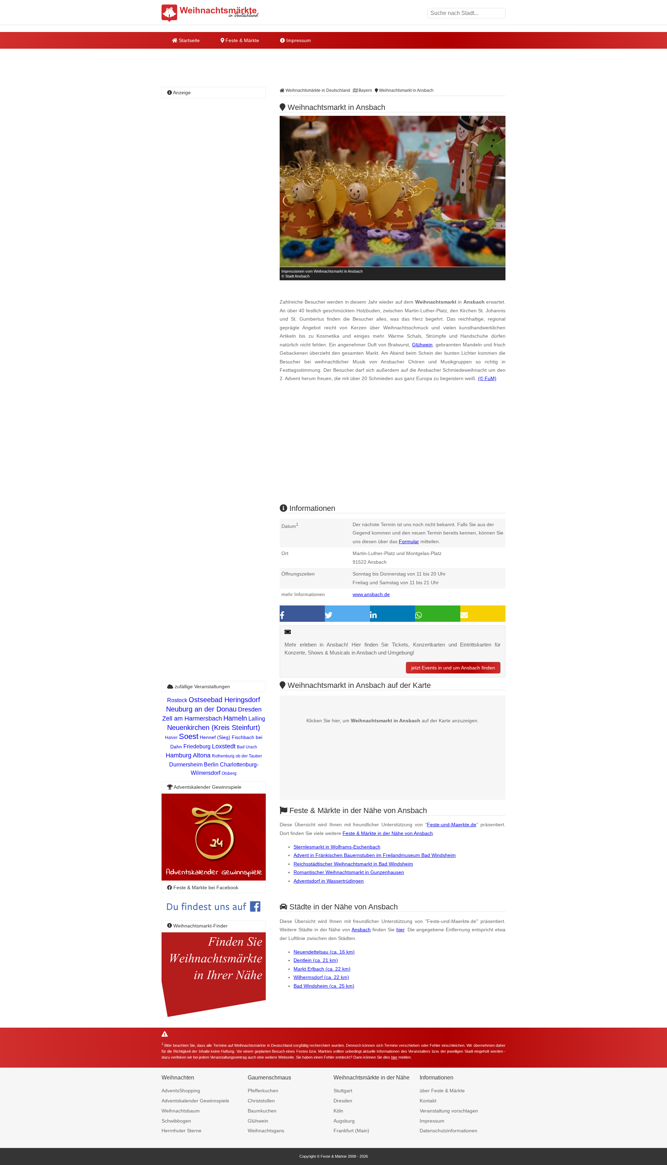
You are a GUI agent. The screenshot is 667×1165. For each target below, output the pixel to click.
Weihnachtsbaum (181, 1111)
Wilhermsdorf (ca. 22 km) (321, 977)
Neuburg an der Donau (201, 709)
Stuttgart (343, 1090)
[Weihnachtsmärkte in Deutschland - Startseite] (210, 13)
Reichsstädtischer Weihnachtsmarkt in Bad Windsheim (353, 864)
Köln (338, 1111)
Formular (409, 541)
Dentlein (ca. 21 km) (316, 960)
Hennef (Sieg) (215, 737)
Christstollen (261, 1100)
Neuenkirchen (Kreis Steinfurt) (213, 727)
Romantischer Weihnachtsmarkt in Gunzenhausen (349, 872)
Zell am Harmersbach (192, 718)
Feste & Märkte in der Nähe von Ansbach (388, 833)
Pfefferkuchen (263, 1090)
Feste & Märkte (241, 40)
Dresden (250, 709)
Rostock (177, 700)
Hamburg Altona (188, 755)
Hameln (235, 718)
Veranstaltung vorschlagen (449, 1111)
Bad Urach (247, 747)
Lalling (256, 719)
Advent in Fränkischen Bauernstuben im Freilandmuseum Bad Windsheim (375, 855)
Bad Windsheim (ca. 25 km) (324, 986)
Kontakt (428, 1100)
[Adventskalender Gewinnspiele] (214, 879)
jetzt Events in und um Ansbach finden (453, 667)
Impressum (298, 40)
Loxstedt (224, 746)
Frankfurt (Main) (351, 1130)
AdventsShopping (181, 1090)
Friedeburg (197, 746)
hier (400, 929)
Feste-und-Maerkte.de (451, 824)
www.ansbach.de (371, 594)
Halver (171, 737)
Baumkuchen (262, 1111)
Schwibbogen (176, 1121)
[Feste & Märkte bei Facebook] (214, 917)
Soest (188, 736)
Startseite (189, 40)
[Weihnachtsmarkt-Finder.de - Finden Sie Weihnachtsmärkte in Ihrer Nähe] (214, 1017)
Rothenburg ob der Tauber (237, 756)
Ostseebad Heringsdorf (224, 700)
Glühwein (422, 344)
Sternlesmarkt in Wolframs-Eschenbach (337, 847)
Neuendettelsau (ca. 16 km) (324, 952)
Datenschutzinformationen (448, 1130)
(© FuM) (487, 378)
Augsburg (344, 1121)
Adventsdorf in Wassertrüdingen (329, 881)
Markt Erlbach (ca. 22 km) (322, 969)
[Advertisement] (392, 449)
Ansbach (361, 929)
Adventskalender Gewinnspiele (195, 1100)
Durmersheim (186, 765)
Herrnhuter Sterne (181, 1130)
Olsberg (229, 773)
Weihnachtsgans (266, 1130)
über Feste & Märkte (442, 1090)
